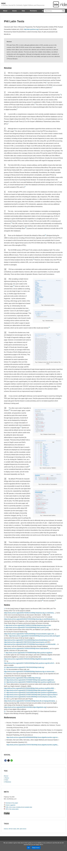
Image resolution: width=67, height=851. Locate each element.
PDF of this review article (11, 809)
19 (49, 554)
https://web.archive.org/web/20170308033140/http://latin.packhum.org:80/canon (30, 682)
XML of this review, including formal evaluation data (18, 807)
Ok (28, 847)
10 (25, 228)
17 (20, 427)
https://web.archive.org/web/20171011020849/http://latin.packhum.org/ (27, 627)
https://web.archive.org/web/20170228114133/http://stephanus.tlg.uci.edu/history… (29, 613)
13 (13, 285)
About (5, 11)
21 (55, 600)
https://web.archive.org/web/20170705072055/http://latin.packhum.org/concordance (31, 694)
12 (33, 259)
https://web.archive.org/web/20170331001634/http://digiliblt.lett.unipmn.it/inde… (28, 659)
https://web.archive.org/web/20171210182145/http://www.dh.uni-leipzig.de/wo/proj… (30, 701)
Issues (14, 11)
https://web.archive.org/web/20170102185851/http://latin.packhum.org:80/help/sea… (32, 692)
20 (42, 600)
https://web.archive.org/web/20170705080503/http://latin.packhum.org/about (28, 652)
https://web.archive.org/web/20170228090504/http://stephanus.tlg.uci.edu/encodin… (30, 671)
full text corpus (12, 828)
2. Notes (6, 780)
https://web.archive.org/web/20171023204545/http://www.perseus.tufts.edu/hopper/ (34, 636)
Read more (35, 847)
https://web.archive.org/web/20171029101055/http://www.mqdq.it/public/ (26, 648)
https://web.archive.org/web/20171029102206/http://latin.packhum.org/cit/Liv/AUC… (30, 663)
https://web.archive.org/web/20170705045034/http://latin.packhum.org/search (30, 690)
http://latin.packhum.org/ (31, 29)
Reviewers (33, 11)
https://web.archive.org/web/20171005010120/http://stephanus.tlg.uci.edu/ (28, 625)
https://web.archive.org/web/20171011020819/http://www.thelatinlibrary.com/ (27, 640)
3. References (7, 782)
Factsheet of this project (11, 803)
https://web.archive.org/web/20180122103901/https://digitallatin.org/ (25, 707)
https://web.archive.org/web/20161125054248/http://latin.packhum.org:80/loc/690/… (29, 688)
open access (23, 828)
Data (23, 11)
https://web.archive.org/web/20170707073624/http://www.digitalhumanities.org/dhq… (32, 744)
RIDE (3, 3)
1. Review (6, 778)
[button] (5, 760)
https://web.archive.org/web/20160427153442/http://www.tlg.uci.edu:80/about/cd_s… (30, 619)
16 (9, 410)
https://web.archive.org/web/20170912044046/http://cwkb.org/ (25, 667)
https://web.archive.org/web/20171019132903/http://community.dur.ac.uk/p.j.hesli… (31, 696)
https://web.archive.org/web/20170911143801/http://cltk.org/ (22, 678)
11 (45, 235)
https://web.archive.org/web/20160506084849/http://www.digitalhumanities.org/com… (32, 737)
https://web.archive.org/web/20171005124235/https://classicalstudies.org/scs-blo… (29, 634)
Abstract (6, 776)
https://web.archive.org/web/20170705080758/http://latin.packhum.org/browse (30, 680)
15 (49, 327)
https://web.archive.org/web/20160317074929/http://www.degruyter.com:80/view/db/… (30, 644)
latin (18, 828)
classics (6, 828)
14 (29, 310)
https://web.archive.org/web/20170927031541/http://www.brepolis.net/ (25, 642)
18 (29, 466)
